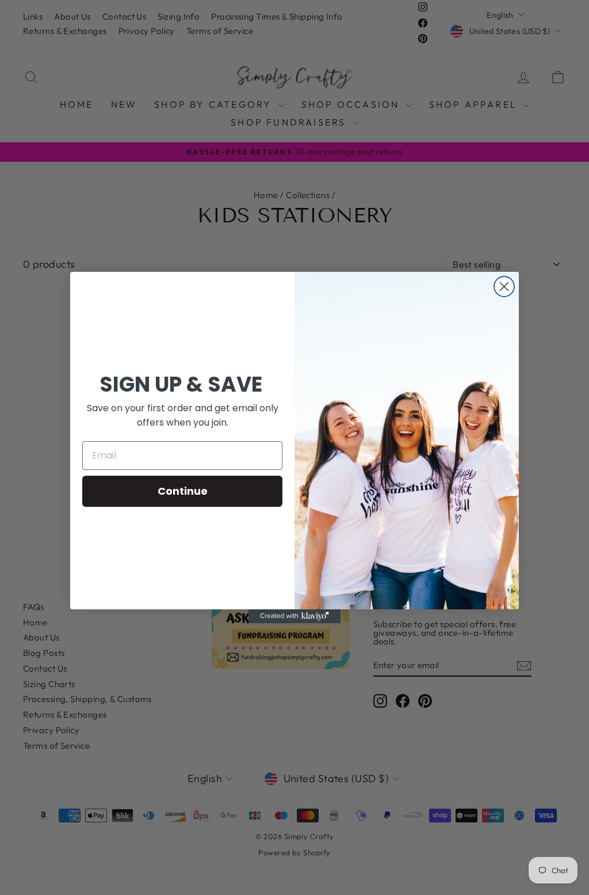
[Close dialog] (504, 286)
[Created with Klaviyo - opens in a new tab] (294, 616)
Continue (183, 491)
